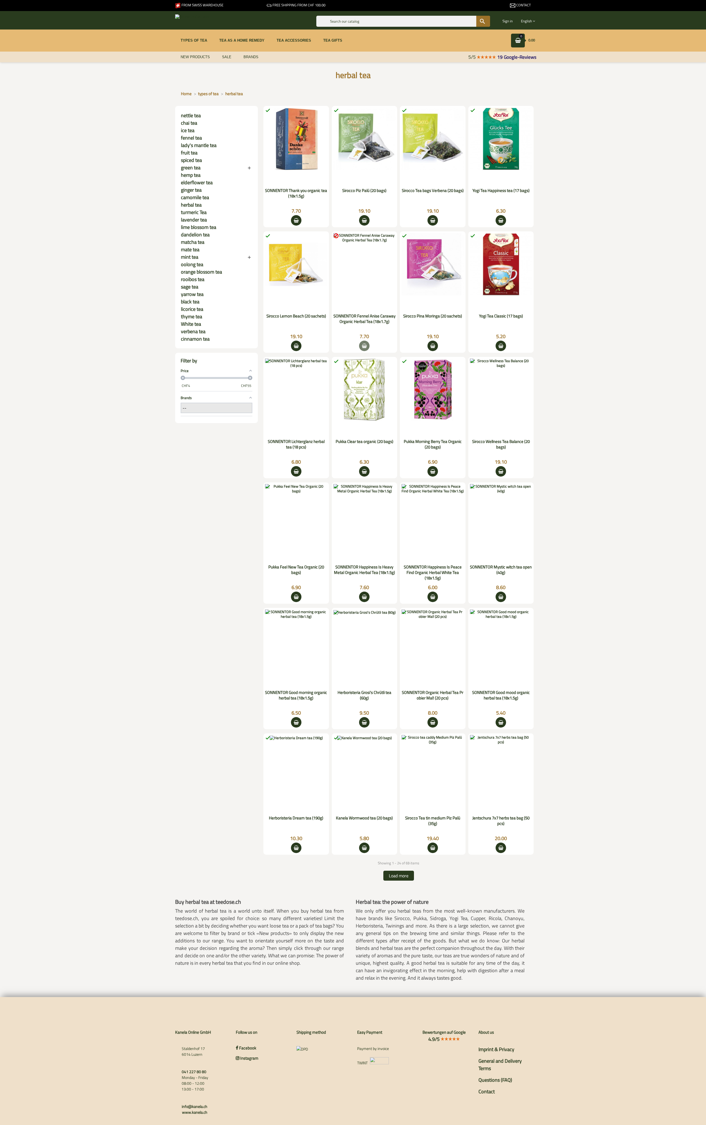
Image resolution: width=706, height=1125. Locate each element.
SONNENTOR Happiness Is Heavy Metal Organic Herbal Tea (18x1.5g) (364, 570)
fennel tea (191, 137)
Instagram (248, 1058)
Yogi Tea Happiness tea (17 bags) (501, 190)
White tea (191, 324)
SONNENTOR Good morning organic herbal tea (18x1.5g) (296, 695)
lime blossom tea (198, 227)
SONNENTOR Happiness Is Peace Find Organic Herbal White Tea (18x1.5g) (433, 572)
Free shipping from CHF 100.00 (298, 5)
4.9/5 (434, 1039)
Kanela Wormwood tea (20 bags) (364, 818)
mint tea (189, 257)
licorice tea (192, 309)
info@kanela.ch (194, 1106)
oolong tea (192, 264)
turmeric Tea (194, 212)
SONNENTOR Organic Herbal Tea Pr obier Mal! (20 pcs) (432, 695)
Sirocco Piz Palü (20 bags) (364, 190)
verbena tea (193, 331)
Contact (523, 5)
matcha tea (192, 242)
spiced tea (191, 160)
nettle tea (191, 115)
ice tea (187, 130)
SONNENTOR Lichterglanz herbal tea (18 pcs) (296, 444)
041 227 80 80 (194, 1072)
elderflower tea (197, 182)
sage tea (189, 286)
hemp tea (190, 175)
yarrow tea (192, 294)
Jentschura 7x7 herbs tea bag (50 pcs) (501, 821)
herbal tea (191, 205)
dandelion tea (195, 234)
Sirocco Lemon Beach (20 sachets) (296, 316)
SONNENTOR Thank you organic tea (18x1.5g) (296, 193)
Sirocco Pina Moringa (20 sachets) (432, 316)
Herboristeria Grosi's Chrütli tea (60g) (364, 695)
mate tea (190, 249)
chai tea (189, 123)
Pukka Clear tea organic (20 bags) (364, 441)
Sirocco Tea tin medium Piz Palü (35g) (432, 821)
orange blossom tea (201, 272)
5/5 (472, 57)
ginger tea (191, 190)
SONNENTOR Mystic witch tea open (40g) (501, 570)
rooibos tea (192, 279)
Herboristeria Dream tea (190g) (296, 818)
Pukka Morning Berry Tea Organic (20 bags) (433, 444)
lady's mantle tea (198, 145)
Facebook (247, 1048)
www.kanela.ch (194, 1112)
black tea (190, 301)
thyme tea (191, 316)
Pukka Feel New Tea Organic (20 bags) (296, 570)
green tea (190, 167)
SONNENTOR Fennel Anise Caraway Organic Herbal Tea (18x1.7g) (364, 319)
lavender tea (194, 219)
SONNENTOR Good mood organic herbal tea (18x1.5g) (501, 695)
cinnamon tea (195, 339)
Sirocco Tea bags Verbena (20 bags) (433, 190)
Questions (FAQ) (495, 1080)
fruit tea (189, 152)
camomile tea (195, 197)
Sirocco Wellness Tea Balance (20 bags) (501, 444)
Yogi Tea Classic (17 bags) (501, 316)
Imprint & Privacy (496, 1049)
